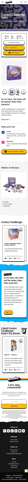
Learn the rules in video (15, 151)
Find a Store (14, 439)
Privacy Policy (22, 479)
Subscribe (14, 406)
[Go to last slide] (4, 91)
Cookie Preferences (17, 475)
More (14, 459)
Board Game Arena (14, 463)
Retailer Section (14, 441)
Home (2, 6)
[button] (12, 92)
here (15, 413)
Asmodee (8, 475)
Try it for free (13, 47)
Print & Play (14, 465)
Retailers (14, 437)
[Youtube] (19, 430)
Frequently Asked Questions (14, 453)
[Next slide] (23, 91)
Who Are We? (14, 450)
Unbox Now (14, 467)
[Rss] (23, 430)
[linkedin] (15, 430)
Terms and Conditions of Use (9, 479)
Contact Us (14, 451)
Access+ (14, 462)
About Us (14, 447)
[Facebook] (4, 430)
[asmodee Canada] (9, 2)
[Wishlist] (25, 2)
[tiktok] (12, 430)
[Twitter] (8, 430)
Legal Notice (18, 477)
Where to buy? (15, 52)
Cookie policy (10, 477)
